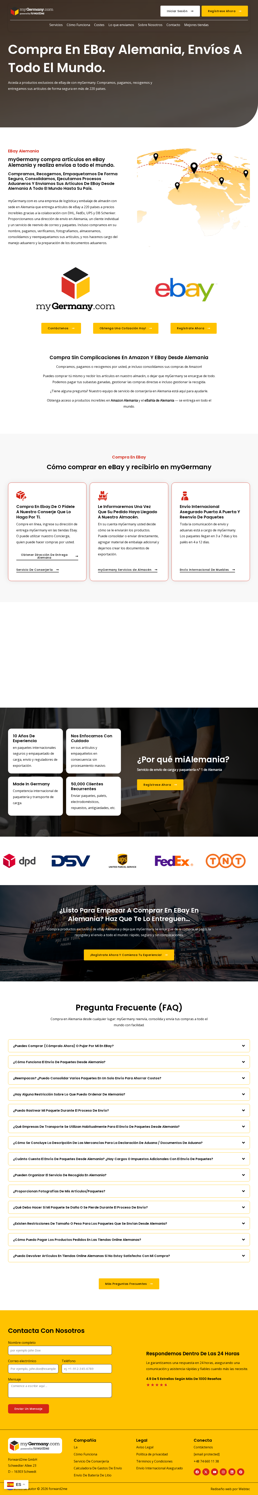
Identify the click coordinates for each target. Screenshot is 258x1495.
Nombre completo (22, 1342)
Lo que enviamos (121, 25)
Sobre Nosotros (150, 25)
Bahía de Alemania (160, 400)
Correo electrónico (22, 1361)
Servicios (56, 25)
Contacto (173, 25)
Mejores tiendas (196, 25)
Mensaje (14, 1379)
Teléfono (69, 1361)
